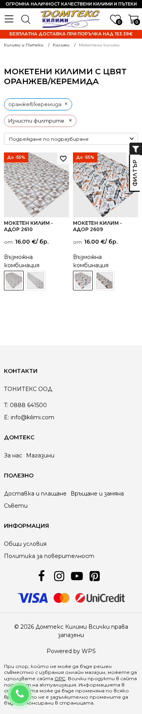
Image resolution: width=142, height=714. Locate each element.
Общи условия (25, 543)
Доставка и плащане (35, 493)
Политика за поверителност (49, 556)
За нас (13, 455)
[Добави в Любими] (63, 158)
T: (6, 405)
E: (6, 417)
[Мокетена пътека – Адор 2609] (104, 280)
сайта (128, 678)
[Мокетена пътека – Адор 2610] (35, 280)
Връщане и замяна (97, 493)
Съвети (16, 505)
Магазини (40, 455)
